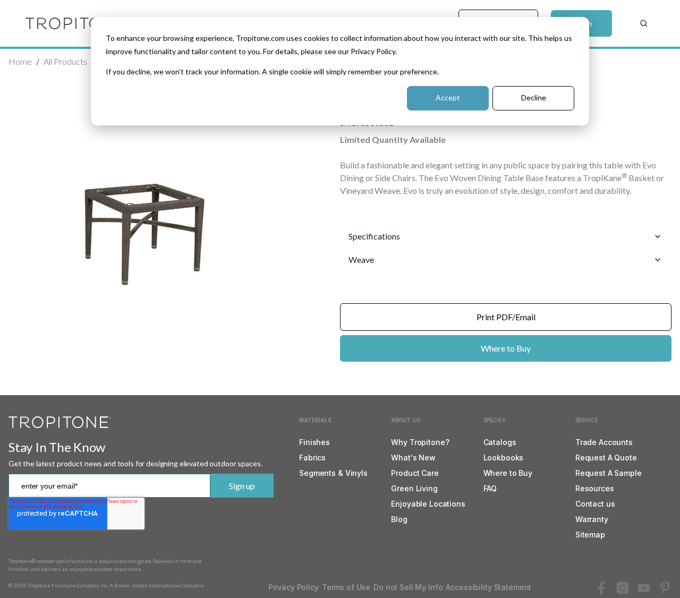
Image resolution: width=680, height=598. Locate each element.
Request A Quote (606, 457)
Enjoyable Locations (428, 503)
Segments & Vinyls (333, 472)
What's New (413, 457)
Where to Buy (506, 348)
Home (20, 61)
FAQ (490, 488)
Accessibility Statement (488, 587)
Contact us (595, 503)
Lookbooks (503, 457)
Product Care (414, 472)
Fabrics (312, 457)
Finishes (314, 442)
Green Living (414, 488)
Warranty (591, 519)
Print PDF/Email (506, 317)
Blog (399, 519)
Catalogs (499, 442)
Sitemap (590, 534)
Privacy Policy (293, 587)
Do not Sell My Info (408, 587)
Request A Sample (608, 472)
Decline (533, 97)
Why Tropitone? (420, 442)
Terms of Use (346, 587)
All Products (65, 61)
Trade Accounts (604, 442)
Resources (594, 488)
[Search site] (643, 23)
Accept (448, 97)
